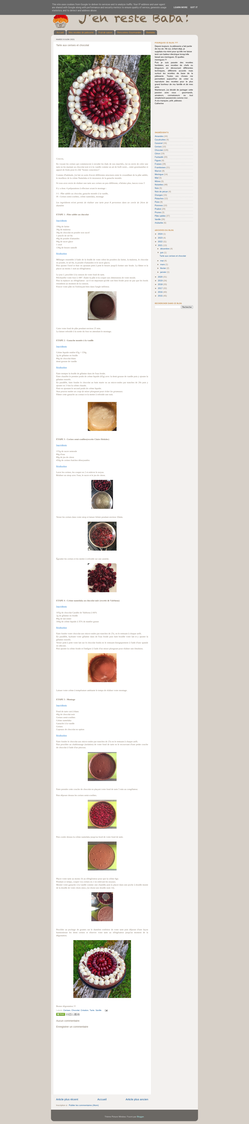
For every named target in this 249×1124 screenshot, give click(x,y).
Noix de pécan (161, 192)
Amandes (159, 136)
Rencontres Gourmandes (129, 32)
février (163, 268)
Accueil (60, 32)
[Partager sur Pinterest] (78, 1014)
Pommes (159, 205)
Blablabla (150, 32)
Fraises (158, 164)
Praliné (158, 209)
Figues (158, 160)
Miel (157, 178)
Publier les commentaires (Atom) (84, 1105)
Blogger (140, 1117)
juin (162, 253)
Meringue (159, 174)
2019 (160, 281)
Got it (194, 7)
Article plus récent (67, 1099)
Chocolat (75, 1010)
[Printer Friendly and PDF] (60, 1015)
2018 (160, 284)
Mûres (158, 181)
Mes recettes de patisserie (81, 32)
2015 (160, 296)
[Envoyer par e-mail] (67, 1014)
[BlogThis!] (70, 1014)
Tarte (92, 1010)
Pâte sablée (160, 216)
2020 (160, 277)
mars (162, 264)
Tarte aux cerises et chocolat (173, 256)
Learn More (180, 7)
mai (162, 261)
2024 (160, 234)
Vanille (98, 1010)
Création (84, 1010)
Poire (157, 202)
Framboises (160, 167)
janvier (163, 272)
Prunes (158, 212)
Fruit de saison (105, 32)
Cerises (66, 1010)
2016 (160, 292)
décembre (165, 249)
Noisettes (159, 185)
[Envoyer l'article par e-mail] (106, 1010)
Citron (157, 153)
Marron (158, 171)
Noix (157, 188)
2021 (160, 245)
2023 (160, 238)
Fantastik (159, 157)
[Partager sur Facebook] (75, 1014)
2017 (160, 288)
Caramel (159, 143)
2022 (160, 242)
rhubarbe (159, 223)
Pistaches (159, 198)
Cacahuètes (160, 140)
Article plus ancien (137, 1099)
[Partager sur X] (72, 1014)
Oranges (159, 195)
